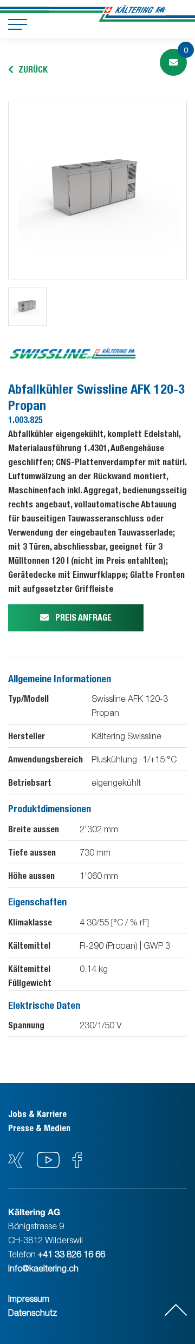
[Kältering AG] (134, 13)
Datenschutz (32, 1312)
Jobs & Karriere (37, 1114)
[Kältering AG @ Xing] (16, 1165)
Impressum (28, 1298)
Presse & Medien (39, 1128)
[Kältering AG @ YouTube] (49, 1165)
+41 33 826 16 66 (71, 1254)
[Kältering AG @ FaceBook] (77, 1165)
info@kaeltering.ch (43, 1268)
